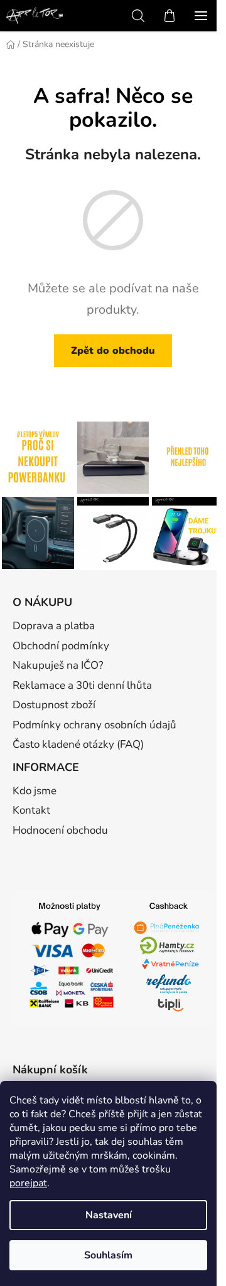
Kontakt (31, 810)
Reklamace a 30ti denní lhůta (82, 685)
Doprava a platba (54, 626)
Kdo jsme (34, 791)
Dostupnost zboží (54, 705)
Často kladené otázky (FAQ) (78, 744)
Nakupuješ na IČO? (58, 665)
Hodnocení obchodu (60, 830)
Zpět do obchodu (113, 351)
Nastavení (108, 1215)
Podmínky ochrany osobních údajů (94, 725)
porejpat (28, 1183)
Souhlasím (108, 1255)
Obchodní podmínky (61, 646)
